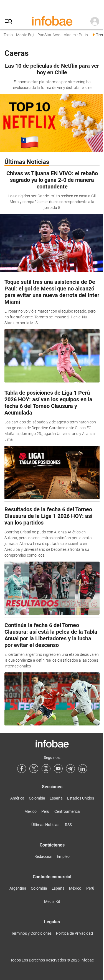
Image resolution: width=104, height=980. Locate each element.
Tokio (6, 35)
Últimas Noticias (45, 824)
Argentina (17, 888)
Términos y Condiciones (31, 933)
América (17, 798)
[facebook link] (21, 768)
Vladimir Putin (74, 35)
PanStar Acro (47, 35)
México (30, 811)
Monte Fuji (23, 35)
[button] (8, 21)
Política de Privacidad (74, 933)
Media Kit (52, 901)
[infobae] (52, 21)
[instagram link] (46, 768)
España (56, 798)
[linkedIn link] (82, 768)
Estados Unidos (80, 798)
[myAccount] (94, 21)
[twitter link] (33, 768)
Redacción (43, 856)
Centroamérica (67, 811)
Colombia (37, 798)
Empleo (63, 856)
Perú (45, 811)
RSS (68, 824)
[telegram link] (70, 768)
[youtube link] (58, 768)
